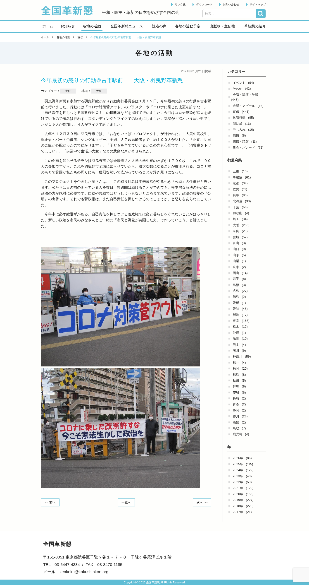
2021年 (238, 488)
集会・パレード (244, 147)
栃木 (236, 326)
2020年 (238, 494)
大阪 (236, 225)
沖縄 (236, 333)
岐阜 (236, 267)
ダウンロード (204, 4)
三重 (236, 171)
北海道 (237, 201)
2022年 (238, 482)
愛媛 (236, 303)
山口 (236, 249)
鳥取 (236, 428)
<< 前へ (50, 502)
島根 (236, 285)
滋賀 (236, 338)
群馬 (236, 386)
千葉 (236, 207)
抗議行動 (239, 117)
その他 (237, 88)
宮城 (236, 237)
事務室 (237, 177)
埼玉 (236, 219)
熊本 (236, 345)
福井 (236, 362)
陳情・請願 (241, 141)
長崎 (236, 398)
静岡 (236, 410)
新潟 (236, 315)
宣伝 (236, 111)
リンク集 (180, 4)
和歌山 (237, 213)
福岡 (236, 368)
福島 (236, 374)
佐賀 (236, 189)
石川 (236, 350)
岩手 (236, 279)
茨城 (236, 392)
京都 (236, 183)
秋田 (236, 380)
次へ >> (202, 502)
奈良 (236, 231)
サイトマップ (258, 4)
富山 (236, 243)
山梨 (236, 261)
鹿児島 (237, 434)
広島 (236, 291)
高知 (236, 422)
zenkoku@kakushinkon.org (83, 572)
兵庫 (236, 195)
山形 (236, 255)
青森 (236, 404)
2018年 (238, 506)
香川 (236, 416)
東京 (236, 321)
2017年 (238, 512)
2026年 (238, 458)
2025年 (238, 464)
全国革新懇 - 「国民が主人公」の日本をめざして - (69, 10)
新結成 (237, 123)
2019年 (238, 500)
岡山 (236, 273)
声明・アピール (244, 106)
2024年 (238, 470)
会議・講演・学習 (245, 94)
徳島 (236, 297)
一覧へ (126, 502)
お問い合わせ (231, 4)
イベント (239, 82)
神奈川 (237, 356)
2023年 (238, 476)
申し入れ (239, 129)
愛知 (236, 309)
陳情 (236, 135)
